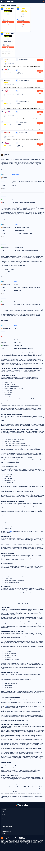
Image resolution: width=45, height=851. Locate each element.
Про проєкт (4, 828)
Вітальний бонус (23, 59)
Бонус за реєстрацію (8, 16)
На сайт (7, 22)
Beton (3, 811)
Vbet (3, 818)
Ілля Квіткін (6, 154)
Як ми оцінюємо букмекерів (7, 829)
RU (42, 1)
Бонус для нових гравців (24, 90)
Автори (3, 833)
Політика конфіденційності (7, 826)
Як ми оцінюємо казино (6, 831)
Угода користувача (5, 824)
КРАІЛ (6, 706)
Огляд (8, 24)
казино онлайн (9, 531)
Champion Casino (5, 814)
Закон (24, 699)
